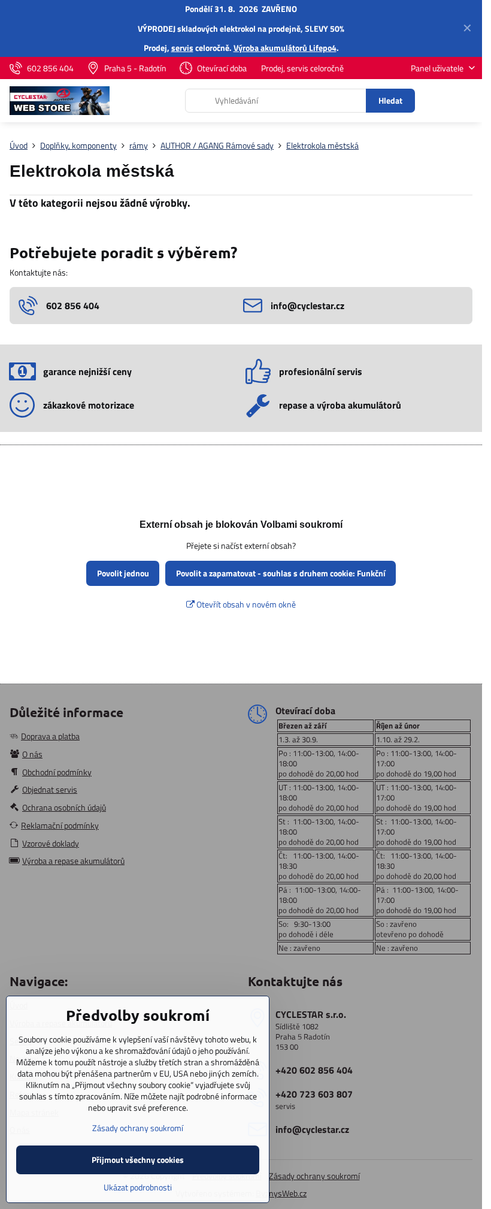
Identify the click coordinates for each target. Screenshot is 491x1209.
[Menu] (467, 101)
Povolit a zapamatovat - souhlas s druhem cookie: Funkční (281, 573)
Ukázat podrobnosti (138, 1187)
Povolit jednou (123, 573)
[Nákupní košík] (439, 101)
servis (182, 47)
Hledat (390, 100)
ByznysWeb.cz (281, 1193)
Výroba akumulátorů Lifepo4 (285, 47)
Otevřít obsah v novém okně (245, 604)
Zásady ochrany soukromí (314, 1175)
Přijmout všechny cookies (138, 1159)
